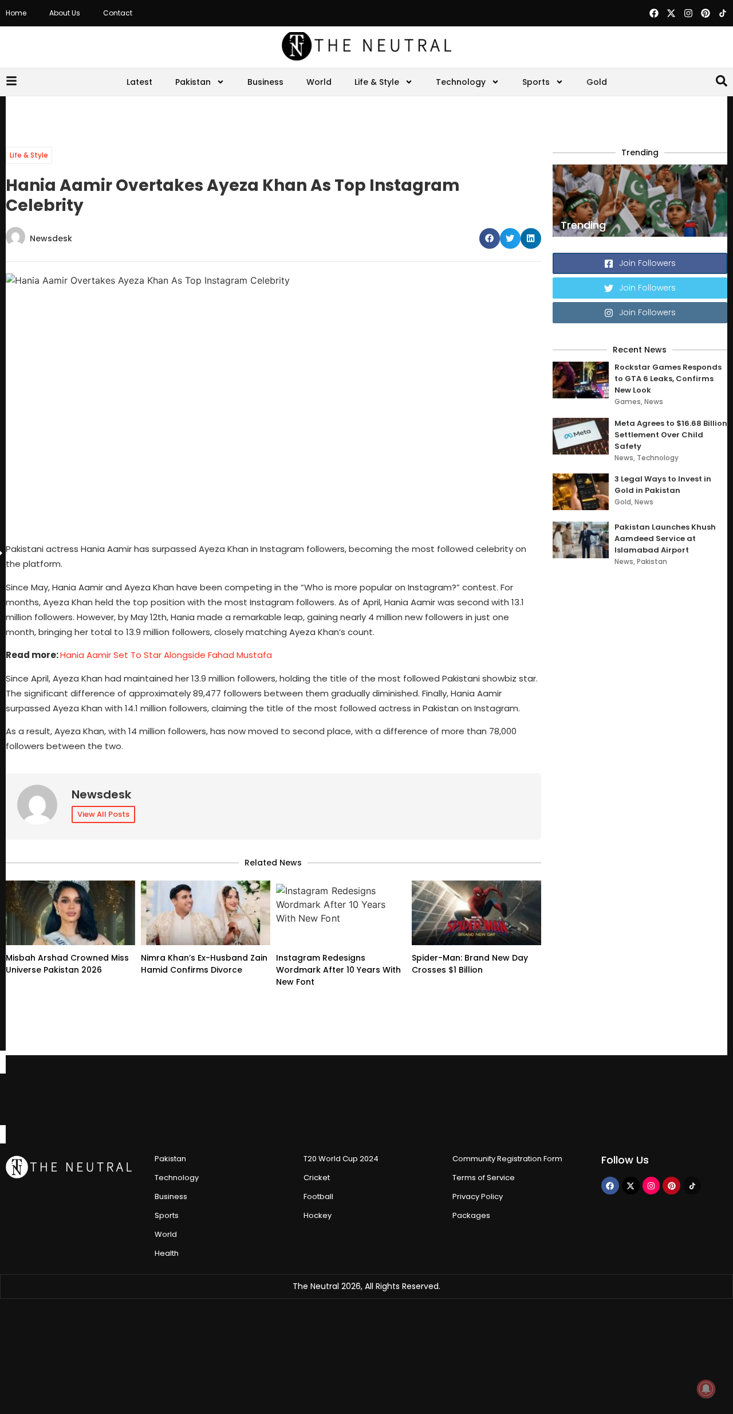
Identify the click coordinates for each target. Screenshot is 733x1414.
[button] (489, 238)
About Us (64, 13)
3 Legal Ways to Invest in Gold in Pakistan (662, 484)
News (653, 401)
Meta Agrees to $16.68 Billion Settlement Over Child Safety (670, 435)
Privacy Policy (477, 1196)
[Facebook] (654, 13)
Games (627, 401)
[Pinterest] (705, 13)
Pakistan (193, 82)
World (319, 82)
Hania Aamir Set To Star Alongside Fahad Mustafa (166, 655)
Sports (536, 82)
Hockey (318, 1215)
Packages (471, 1215)
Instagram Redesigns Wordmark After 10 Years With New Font (338, 970)
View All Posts (103, 814)
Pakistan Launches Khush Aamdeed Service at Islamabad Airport (665, 538)
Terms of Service (483, 1177)
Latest (139, 82)
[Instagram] (688, 13)
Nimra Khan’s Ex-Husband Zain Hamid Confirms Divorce (204, 964)
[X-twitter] (671, 13)
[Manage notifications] (706, 1389)
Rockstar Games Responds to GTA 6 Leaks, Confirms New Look (668, 378)
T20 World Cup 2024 (341, 1158)
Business (265, 82)
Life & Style (376, 82)
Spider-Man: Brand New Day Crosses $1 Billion (470, 964)
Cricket (317, 1177)
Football (318, 1196)
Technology (461, 82)
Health (167, 1253)
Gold (596, 82)
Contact (117, 13)
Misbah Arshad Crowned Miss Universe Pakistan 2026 (67, 964)
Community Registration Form (507, 1158)
